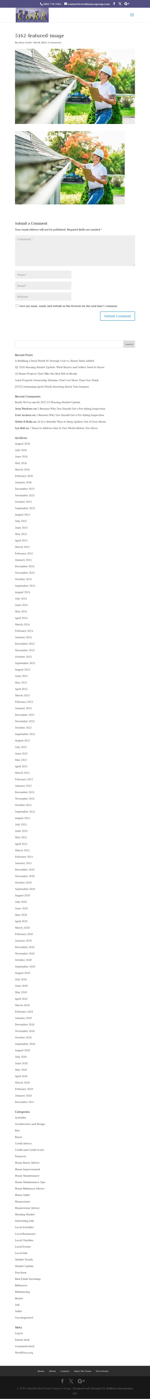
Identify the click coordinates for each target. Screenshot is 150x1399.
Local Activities (24, 1227)
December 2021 (24, 792)
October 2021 (23, 805)
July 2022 (21, 747)
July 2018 (21, 1056)
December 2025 (24, 488)
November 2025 (25, 495)
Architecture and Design (30, 1124)
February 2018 (24, 1089)
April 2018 (21, 1076)
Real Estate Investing (27, 1279)
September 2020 (25, 889)
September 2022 (25, 734)
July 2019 (21, 979)
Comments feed (24, 1346)
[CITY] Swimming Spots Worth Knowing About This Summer (52, 386)
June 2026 (21, 456)
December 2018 (24, 1024)
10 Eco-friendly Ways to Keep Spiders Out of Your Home (71, 421)
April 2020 (21, 921)
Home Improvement (27, 1169)
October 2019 (23, 960)
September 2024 (25, 585)
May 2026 (21, 463)
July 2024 (21, 598)
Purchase (21, 1272)
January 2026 (23, 482)
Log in (19, 1333)
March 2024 (22, 624)
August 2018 (22, 1050)
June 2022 (21, 753)
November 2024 (25, 572)
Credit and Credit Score (29, 1150)
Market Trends (24, 1259)
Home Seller (22, 1195)
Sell (17, 1304)
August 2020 (22, 895)
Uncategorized (24, 1317)
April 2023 (21, 689)
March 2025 (22, 547)
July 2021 (21, 824)
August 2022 (22, 740)
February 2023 (24, 701)
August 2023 (22, 669)
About (52, 1371)
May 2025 (21, 534)
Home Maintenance (27, 1175)
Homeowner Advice (27, 1208)
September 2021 (25, 811)
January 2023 (23, 708)
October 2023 (23, 656)
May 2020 (21, 914)
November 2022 (25, 721)
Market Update (24, 1266)
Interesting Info (24, 1220)
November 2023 (25, 650)
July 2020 (21, 901)
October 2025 (23, 501)
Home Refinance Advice (29, 1188)
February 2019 (24, 1011)
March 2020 (22, 927)
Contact (65, 1371)
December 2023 (24, 643)
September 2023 (25, 663)
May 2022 (21, 760)
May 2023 (21, 682)
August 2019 (22, 973)
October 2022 (23, 727)
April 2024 (21, 618)
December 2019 (24, 947)
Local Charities (24, 1240)
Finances (20, 1156)
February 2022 (24, 779)
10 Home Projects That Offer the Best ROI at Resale (46, 373)
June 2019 (21, 985)
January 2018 (23, 1095)
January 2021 (23, 863)
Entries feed (22, 1339)
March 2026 (22, 469)
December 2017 (24, 1102)
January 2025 (23, 560)
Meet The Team (82, 1371)
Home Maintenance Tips (30, 1182)
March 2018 (22, 1082)
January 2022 (23, 785)
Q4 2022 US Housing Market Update (58, 402)
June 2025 (21, 527)
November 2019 (25, 953)
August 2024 (22, 592)
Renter (19, 1298)
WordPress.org (24, 1352)
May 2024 (21, 611)
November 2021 (25, 798)
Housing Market (25, 1214)
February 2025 (24, 553)
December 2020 (24, 869)
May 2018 (21, 1069)
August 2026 (22, 443)
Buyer (18, 1137)
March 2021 (22, 850)
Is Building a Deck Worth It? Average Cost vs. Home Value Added (54, 360)
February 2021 (24, 856)
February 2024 (24, 630)
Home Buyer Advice (27, 1162)
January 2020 (23, 940)
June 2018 (21, 1063)
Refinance (21, 1285)
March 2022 (22, 772)
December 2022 (24, 714)
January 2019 (23, 1018)
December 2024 (24, 566)
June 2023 (21, 676)
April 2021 (21, 844)
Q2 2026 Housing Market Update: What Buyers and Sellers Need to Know (59, 367)
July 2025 (21, 521)
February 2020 (24, 934)
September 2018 (25, 1044)
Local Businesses (25, 1233)
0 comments (54, 42)
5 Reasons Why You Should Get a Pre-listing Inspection (71, 408)
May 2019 (21, 992)
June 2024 (21, 605)
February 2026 (24, 476)
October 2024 (23, 579)
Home (41, 1371)
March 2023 (22, 695)
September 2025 (25, 508)
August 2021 (22, 818)
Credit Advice (23, 1143)
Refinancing (22, 1291)
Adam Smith (25, 42)
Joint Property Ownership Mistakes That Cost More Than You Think (57, 380)
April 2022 (21, 766)
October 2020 (23, 882)
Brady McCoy (23, 402)
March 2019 (22, 1005)
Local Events (23, 1246)
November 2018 (25, 1031)
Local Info (21, 1253)
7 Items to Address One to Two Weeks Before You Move (64, 428)
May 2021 (21, 837)
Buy (17, 1130)
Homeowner (22, 1201)
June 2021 (21, 831)
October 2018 (23, 1037)
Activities (20, 1117)
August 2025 (22, 514)
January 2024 (23, 637)
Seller (18, 1311)
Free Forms (102, 1371)
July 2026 (21, 450)
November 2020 (25, 876)
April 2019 (21, 998)
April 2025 (21, 540)
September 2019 (25, 966)
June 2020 (21, 908)
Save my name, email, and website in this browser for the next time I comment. (68, 306)
